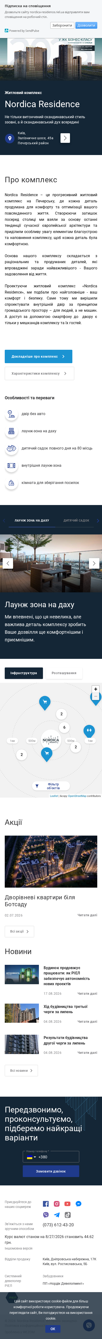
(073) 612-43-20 (58, 1224)
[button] (29, 1156)
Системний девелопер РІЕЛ (13, 1280)
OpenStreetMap (77, 796)
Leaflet (54, 796)
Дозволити (86, 25)
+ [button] (95, 689)
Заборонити (62, 25)
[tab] (32, 521)
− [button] (95, 696)
